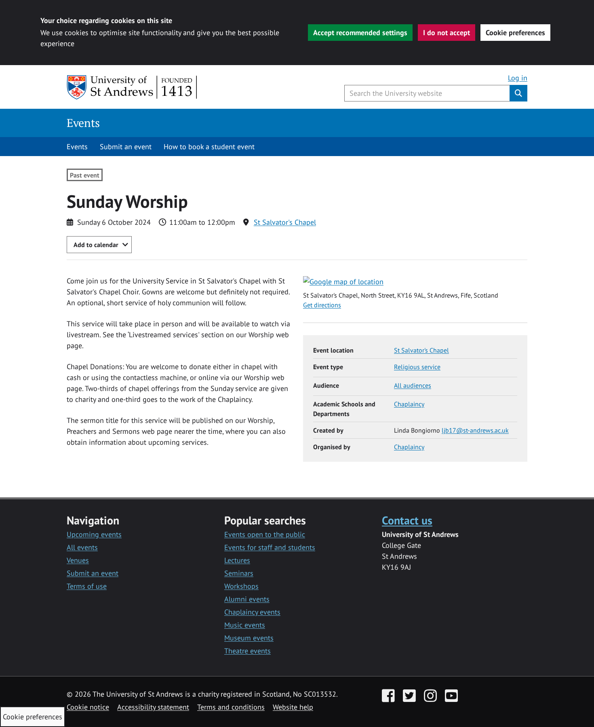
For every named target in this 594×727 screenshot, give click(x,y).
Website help (293, 707)
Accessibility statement (153, 707)
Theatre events (247, 650)
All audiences (412, 385)
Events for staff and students (269, 547)
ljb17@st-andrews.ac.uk (475, 430)
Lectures (237, 560)
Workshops (241, 586)
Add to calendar (96, 245)
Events (83, 122)
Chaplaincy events (252, 612)
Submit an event (126, 146)
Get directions (322, 305)
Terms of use (87, 586)
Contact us (407, 520)
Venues (78, 560)
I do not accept (446, 32)
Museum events (249, 637)
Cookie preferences (515, 32)
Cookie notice (88, 707)
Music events (244, 625)
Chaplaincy (409, 404)
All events (82, 547)
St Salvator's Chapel (285, 222)
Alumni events (247, 599)
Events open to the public (264, 534)
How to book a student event (209, 146)
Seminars (238, 573)
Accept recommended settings (360, 32)
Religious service (417, 367)
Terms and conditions (231, 707)
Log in (517, 77)
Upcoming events (94, 534)
